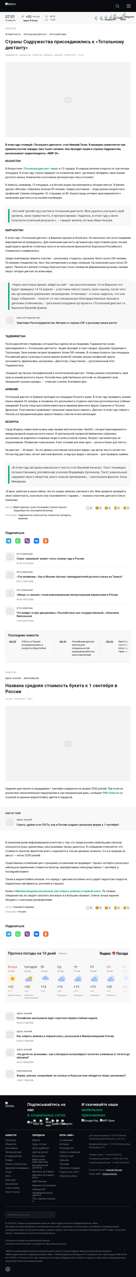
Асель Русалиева (39, 507)
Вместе (36, 1140)
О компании (66, 1140)
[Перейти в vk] (36, 541)
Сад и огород (12, 1192)
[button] (8, 541)
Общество (10, 1144)
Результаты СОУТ (69, 1172)
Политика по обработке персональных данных (27, 1240)
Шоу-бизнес (11, 1184)
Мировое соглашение (44, 1185)
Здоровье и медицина (17, 1168)
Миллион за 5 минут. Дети (43, 1176)
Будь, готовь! (39, 1144)
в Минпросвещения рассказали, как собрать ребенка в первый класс (57, 891)
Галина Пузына (58, 507)
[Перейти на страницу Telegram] (66, 1122)
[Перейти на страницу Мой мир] (48, 1122)
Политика (10, 1140)
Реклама (64, 1164)
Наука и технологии (16, 1164)
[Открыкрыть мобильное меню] (129, 5)
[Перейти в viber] (27, 541)
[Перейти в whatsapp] (18, 541)
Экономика (11, 1148)
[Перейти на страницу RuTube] (60, 1122)
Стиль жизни (12, 1188)
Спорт (8, 1172)
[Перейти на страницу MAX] (36, 1122)
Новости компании (70, 1152)
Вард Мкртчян (22, 510)
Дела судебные (40, 1148)
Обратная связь (68, 1176)
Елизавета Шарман (23, 907)
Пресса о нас (66, 1156)
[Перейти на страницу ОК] (42, 1122)
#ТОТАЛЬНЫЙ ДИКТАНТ (35, 34)
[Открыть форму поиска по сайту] (117, 6)
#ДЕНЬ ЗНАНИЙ (13, 678)
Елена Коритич (110, 1174)
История (64, 1144)
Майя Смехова (21, 507)
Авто (8, 1176)
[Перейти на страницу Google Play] (90, 1122)
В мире (9, 1160)
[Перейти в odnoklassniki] (45, 541)
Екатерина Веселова (42, 510)
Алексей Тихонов (114, 1170)
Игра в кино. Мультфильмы (40, 1160)
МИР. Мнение (39, 1181)
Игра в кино (38, 1156)
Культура (10, 1180)
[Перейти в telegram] (8, 541)
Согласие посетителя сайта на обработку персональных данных (36, 1244)
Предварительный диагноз (42, 1194)
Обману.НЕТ (39, 1189)
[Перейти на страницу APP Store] (107, 1122)
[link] (28, 318)
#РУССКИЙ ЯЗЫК (58, 34)
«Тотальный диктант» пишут (40, 168)
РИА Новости (111, 793)
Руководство (67, 1148)
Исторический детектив (40, 1166)
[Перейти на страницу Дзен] (55, 1122)
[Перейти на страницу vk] (30, 1122)
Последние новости (23, 635)
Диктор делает (40, 1152)
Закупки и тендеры (70, 1168)
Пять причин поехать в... (44, 1199)
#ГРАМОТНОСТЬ (13, 34)
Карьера (64, 1160)
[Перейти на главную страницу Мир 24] (10, 6)
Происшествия (13, 1152)
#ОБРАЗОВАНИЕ (31, 678)
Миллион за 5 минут (43, 1171)
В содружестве (13, 1156)
